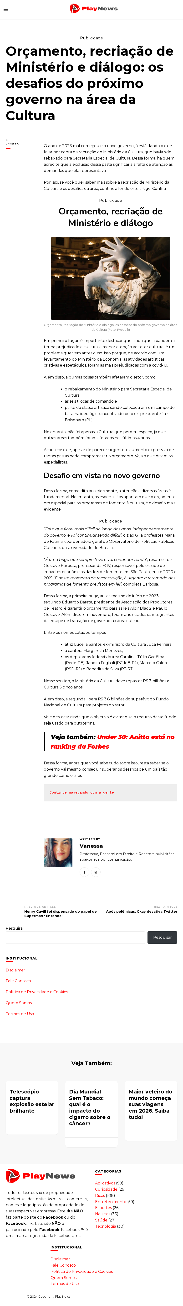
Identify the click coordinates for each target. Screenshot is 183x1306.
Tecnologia (105, 1226)
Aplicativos (105, 1183)
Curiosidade (106, 1189)
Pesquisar (15, 928)
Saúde (101, 1220)
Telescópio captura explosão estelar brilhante (32, 1101)
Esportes (103, 1207)
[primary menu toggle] (6, 9)
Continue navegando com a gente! (83, 793)
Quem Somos (19, 1003)
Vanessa (12, 143)
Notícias (102, 1214)
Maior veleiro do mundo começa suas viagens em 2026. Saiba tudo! (150, 1104)
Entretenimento (110, 1201)
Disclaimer (15, 970)
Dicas (100, 1195)
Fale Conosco (18, 981)
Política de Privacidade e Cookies (37, 992)
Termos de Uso (20, 1014)
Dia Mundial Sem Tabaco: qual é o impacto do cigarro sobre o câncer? (89, 1107)
